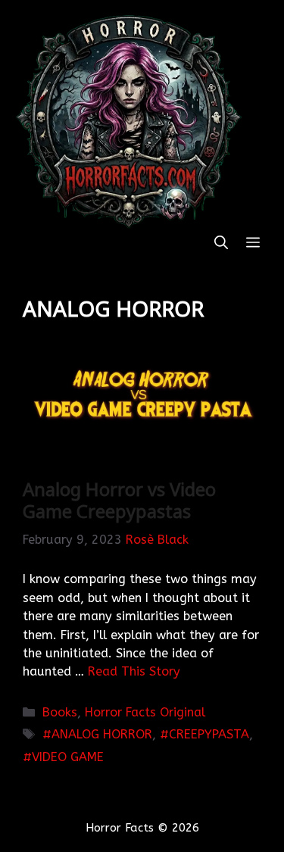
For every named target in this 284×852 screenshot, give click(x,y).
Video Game (68, 757)
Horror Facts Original (145, 712)
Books (59, 712)
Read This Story (134, 671)
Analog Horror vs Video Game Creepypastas (119, 499)
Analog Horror (101, 734)
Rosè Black (157, 539)
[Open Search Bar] (221, 243)
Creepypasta (209, 734)
